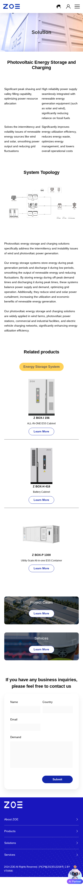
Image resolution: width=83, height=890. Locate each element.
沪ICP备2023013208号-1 (52, 866)
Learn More (41, 613)
